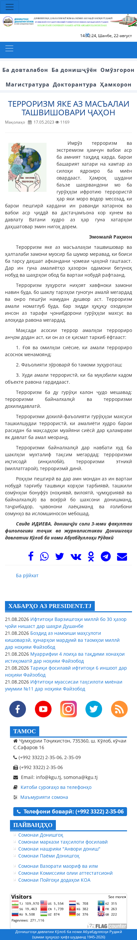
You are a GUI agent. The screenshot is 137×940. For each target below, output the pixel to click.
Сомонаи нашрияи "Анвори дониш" (59, 849)
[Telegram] (106, 558)
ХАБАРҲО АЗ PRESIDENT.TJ (49, 606)
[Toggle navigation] (9, 7)
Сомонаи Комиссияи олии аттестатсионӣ (65, 873)
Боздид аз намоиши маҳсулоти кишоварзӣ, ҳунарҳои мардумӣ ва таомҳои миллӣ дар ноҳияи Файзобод (62, 640)
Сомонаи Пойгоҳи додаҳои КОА (54, 880)
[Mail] (122, 558)
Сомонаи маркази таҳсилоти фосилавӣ (63, 842)
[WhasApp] (44, 558)
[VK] (75, 558)
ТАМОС (24, 731)
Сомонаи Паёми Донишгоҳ (48, 856)
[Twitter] (59, 558)
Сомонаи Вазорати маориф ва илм (58, 866)
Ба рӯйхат (27, 575)
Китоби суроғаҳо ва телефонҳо (56, 787)
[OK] (90, 558)
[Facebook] (31, 558)
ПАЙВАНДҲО (33, 825)
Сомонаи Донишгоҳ (40, 835)
